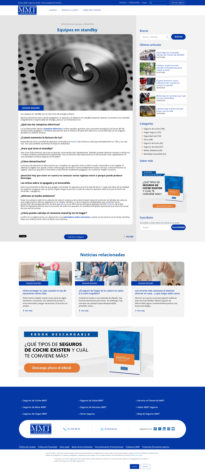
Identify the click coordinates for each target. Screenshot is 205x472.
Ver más (28, 310)
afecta (63, 204)
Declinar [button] (145, 466)
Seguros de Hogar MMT (35, 413)
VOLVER (129, 236)
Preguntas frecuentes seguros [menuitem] (155, 447)
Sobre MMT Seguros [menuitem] (92, 10)
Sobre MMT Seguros (147, 407)
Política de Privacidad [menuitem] (47, 447)
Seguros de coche (154, 128)
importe (74, 141)
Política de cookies (136, 455)
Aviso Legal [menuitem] (64, 447)
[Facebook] (155, 428)
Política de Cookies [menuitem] (27, 447)
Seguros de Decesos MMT (93, 407)
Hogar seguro (31, 108)
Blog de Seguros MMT (148, 413)
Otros (148, 139)
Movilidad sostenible (155, 154)
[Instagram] (168, 428)
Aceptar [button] (134, 466)
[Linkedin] (164, 428)
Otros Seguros (87, 413)
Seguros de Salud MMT (91, 400)
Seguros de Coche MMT (35, 400)
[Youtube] (173, 428)
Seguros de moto (153, 143)
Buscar (151, 2)
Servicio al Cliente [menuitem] (70, 10)
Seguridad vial (152, 136)
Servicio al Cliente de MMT (150, 400)
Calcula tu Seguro (76, 236)
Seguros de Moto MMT (34, 407)
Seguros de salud (153, 147)
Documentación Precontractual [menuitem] (109, 447)
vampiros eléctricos (52, 128)
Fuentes (110, 204)
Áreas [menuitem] (144, 3)
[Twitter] (159, 428)
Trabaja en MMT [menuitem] (133, 447)
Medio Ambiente (153, 150)
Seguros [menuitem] (53, 10)
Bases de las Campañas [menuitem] (82, 447)
